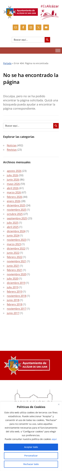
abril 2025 (13, 227)
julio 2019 (12, 287)
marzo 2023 (14, 244)
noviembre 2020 (16, 274)
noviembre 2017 (16, 308)
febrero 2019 (14, 291)
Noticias (12, 145)
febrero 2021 (14, 270)
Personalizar (31, 455)
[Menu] (57, 50)
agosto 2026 (14, 171)
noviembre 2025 (16, 209)
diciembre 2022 (16, 248)
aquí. (54, 439)
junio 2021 (13, 265)
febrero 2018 (14, 304)
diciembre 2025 (16, 205)
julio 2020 (12, 278)
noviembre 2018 (16, 296)
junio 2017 (13, 313)
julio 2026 (12, 175)
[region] (31, 436)
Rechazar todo (31, 464)
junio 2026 (13, 179)
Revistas (12, 149)
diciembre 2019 (16, 283)
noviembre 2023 (16, 240)
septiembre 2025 (17, 218)
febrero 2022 (14, 257)
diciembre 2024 (16, 231)
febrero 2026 (14, 197)
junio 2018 (13, 300)
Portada (7, 63)
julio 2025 (12, 222)
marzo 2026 (14, 192)
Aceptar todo (31, 447)
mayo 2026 (13, 184)
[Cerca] (59, 404)
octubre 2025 (15, 214)
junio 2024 (13, 235)
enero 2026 (13, 201)
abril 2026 (13, 188)
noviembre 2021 (16, 261)
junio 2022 (13, 253)
